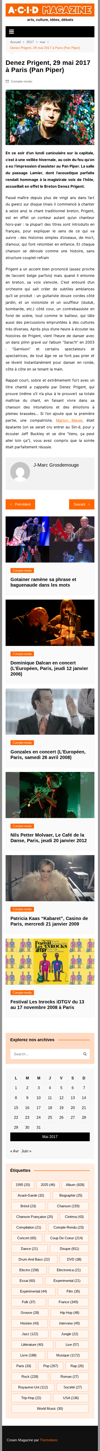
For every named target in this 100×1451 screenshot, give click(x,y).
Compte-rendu (21, 81)
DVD (74, 1259)
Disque (69, 1249)
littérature (32, 1345)
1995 (23, 1185)
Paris (23, 1366)
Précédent (22, 504)
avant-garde (31, 1195)
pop (50, 1366)
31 (39, 1127)
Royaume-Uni (33, 1387)
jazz (30, 1334)
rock (29, 1376)
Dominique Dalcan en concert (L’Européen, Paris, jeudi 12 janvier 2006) (49, 668)
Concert (26, 1238)
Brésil (28, 1206)
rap (77, 1366)
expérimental (33, 1291)
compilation (28, 1227)
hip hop (69, 1313)
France (68, 1302)
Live (72, 1345)
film (73, 1291)
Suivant (79, 504)
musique (68, 1355)
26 (61, 1117)
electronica (69, 1270)
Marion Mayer (69, 420)
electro (29, 1270)
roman (69, 1376)
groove (30, 1313)
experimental (66, 1281)
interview (69, 1323)
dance (29, 1249)
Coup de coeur (66, 1238)
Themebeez (49, 1440)
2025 (48, 1185)
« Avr (14, 1151)
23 (27, 1117)
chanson (68, 1206)
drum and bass (34, 1259)
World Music (50, 1408)
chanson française (34, 1217)
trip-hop (31, 1398)
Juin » (26, 1151)
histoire (29, 1323)
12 (61, 1098)
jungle (69, 1334)
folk (28, 1302)
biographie (70, 1195)
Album (75, 1185)
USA (71, 1398)
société (72, 1387)
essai (27, 1281)
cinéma (74, 1217)
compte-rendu (68, 1227)
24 (39, 1117)
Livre (28, 1355)
